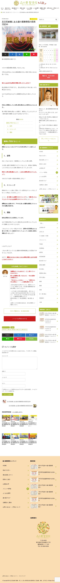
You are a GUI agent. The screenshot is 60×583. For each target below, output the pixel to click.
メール (4, 377)
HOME (41, 151)
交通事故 (41, 248)
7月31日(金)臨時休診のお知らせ (50, 328)
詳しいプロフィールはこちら (48, 139)
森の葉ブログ (42, 180)
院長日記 (25, 329)
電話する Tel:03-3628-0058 (48, 76)
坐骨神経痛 (42, 256)
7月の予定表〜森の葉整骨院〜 (50, 341)
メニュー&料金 (29, 9)
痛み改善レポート (15, 9)
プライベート (6, 327)
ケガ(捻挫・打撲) (43, 235)
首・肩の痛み (42, 294)
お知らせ (41, 231)
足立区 (19, 329)
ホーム (2, 9)
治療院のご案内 (43, 9)
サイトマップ (22, 576)
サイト (3, 383)
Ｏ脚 (40, 302)
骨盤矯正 (41, 298)
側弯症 (41, 252)
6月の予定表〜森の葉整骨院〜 (45, 506)
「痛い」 (41, 223)
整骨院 (5, 329)
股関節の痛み (42, 273)
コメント (5, 356)
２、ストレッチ (11, 129)
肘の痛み (41, 269)
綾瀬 (10, 329)
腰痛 (13, 327)
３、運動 (9, 132)
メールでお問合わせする (19, 318)
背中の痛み (42, 277)
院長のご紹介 (22, 9)
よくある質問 (36, 9)
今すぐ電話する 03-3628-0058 (19, 311)
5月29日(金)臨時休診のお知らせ (46, 499)
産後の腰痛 (42, 265)
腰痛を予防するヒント (12, 123)
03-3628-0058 (45, 546)
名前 (4, 371)
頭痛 (40, 289)
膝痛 (40, 285)
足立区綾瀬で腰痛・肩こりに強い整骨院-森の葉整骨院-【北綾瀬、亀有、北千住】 (28, 580)
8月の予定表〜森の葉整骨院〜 (50, 335)
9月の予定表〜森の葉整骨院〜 (50, 314)
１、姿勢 (9, 126)
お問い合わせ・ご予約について (53, 9)
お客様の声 (42, 168)
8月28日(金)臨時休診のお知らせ (50, 321)
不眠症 (41, 244)
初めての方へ (8, 9)
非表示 (21, 119)
